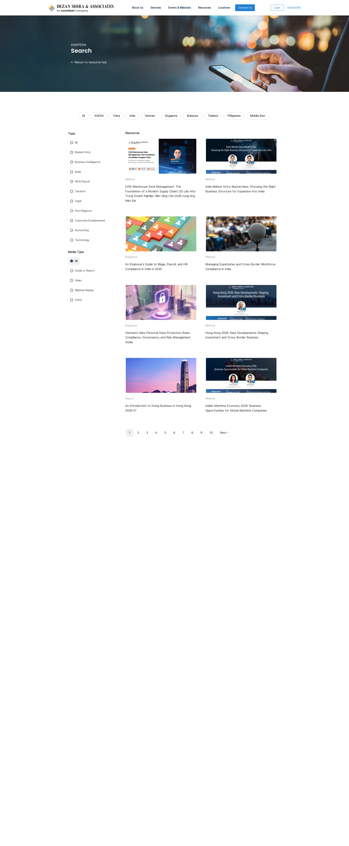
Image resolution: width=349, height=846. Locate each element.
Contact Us (245, 7)
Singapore (171, 115)
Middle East (257, 115)
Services (156, 7)
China (116, 115)
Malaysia (192, 115)
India (132, 115)
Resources (204, 7)
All (83, 115)
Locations (224, 7)
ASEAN (98, 115)
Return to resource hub (89, 62)
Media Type (76, 252)
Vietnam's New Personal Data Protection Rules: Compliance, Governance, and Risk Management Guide (157, 337)
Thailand (213, 115)
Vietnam (150, 115)
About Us (137, 7)
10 (211, 432)
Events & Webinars (179, 7)
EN (294, 7)
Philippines (234, 115)
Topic (71, 133)
